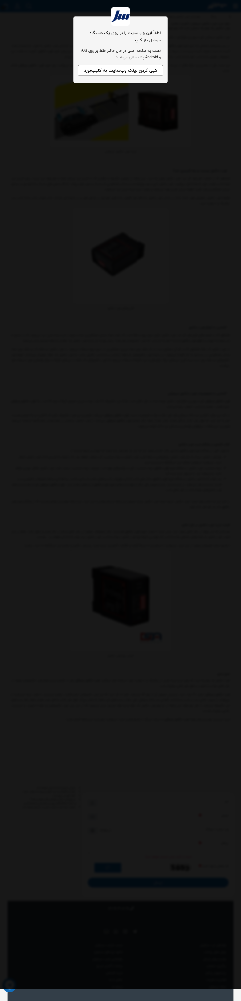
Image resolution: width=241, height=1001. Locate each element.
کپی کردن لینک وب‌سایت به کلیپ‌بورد (120, 70)
